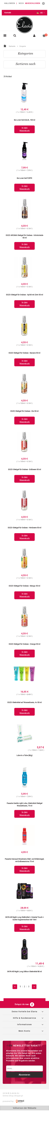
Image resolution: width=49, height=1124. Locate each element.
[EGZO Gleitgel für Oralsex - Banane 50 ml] (24, 326)
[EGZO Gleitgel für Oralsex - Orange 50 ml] (24, 617)
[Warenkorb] (44, 35)
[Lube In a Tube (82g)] (24, 733)
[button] (5, 36)
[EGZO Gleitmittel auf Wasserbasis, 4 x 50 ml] (24, 675)
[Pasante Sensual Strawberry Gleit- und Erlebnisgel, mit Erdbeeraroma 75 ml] (24, 835)
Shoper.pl (18, 1096)
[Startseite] (24, 24)
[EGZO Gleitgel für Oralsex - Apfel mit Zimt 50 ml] (24, 267)
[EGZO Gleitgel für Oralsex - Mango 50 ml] (24, 558)
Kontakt (7, 13)
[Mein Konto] (34, 36)
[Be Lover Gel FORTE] (24, 151)
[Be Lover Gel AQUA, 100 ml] (24, 93)
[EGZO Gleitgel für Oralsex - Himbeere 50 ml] (24, 500)
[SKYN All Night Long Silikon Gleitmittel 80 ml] (24, 949)
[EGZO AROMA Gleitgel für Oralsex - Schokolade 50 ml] (24, 209)
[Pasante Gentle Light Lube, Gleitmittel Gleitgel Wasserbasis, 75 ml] (24, 777)
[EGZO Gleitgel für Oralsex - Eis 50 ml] (24, 384)
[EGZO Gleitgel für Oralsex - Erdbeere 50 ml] (24, 442)
